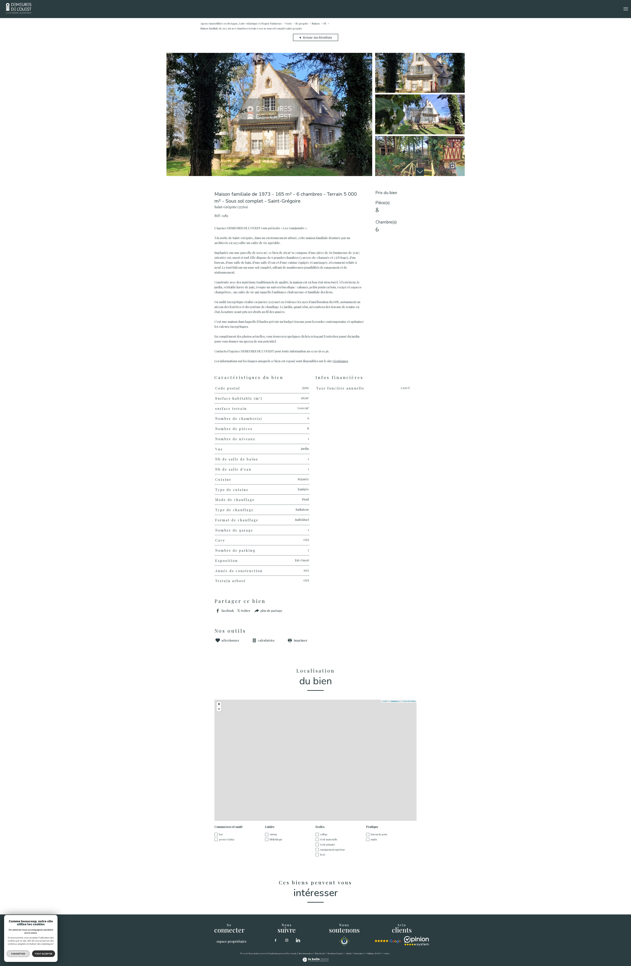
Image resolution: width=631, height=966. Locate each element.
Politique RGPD (373, 953)
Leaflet (384, 701)
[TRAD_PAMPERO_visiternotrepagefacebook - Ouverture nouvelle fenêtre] (275, 940)
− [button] (219, 709)
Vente (288, 23)
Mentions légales (335, 953)
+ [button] (219, 704)
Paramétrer (18, 953)
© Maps (394, 701)
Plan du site (320, 953)
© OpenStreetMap (408, 701)
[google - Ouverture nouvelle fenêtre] (388, 941)
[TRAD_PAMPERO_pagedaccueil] (18, 12)
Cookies (386, 953)
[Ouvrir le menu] (625, 9)
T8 (324, 23)
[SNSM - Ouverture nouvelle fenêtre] (344, 941)
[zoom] (269, 175)
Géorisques (340, 361)
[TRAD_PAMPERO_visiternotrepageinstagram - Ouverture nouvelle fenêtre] (287, 940)
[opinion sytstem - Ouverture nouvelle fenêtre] (416, 941)
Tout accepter (43, 953)
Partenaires (358, 953)
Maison (316, 23)
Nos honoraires (306, 953)
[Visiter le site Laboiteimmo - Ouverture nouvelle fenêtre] (315, 961)
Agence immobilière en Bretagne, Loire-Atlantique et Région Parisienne (241, 23)
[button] (420, 172)
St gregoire (302, 23)
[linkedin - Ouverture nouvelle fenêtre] (298, 940)
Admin (348, 953)
